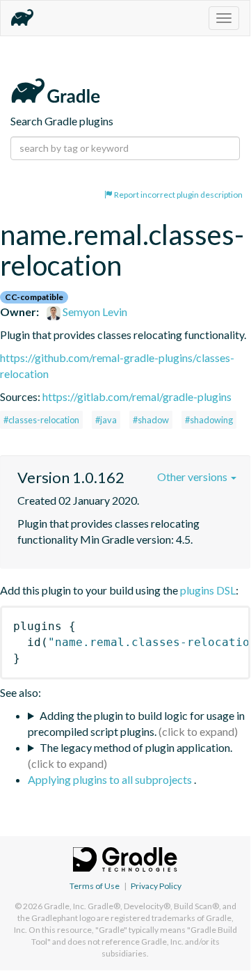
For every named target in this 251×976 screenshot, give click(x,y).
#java (106, 419)
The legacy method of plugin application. (136, 747)
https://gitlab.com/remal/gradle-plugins (137, 396)
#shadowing (209, 419)
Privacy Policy (156, 886)
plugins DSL (208, 590)
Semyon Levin (93, 311)
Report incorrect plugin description (178, 194)
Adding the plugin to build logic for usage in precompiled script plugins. (136, 723)
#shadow (151, 419)
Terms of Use (95, 886)
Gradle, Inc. (65, 906)
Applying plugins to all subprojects (111, 779)
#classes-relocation (41, 419)
